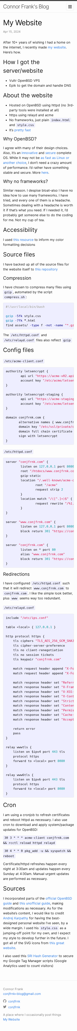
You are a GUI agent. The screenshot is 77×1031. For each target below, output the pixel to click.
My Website (11, 1019)
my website (57, 47)
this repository (46, 269)
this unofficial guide (35, 903)
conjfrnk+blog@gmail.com (22, 994)
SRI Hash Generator (42, 956)
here (44, 172)
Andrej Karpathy (15, 918)
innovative (30, 153)
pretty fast (22, 130)
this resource (23, 240)
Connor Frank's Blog (26, 6)
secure (50, 153)
